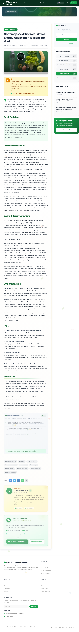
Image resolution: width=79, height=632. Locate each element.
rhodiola (22, 460)
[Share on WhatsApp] (22, 479)
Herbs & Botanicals (10, 29)
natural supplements (11, 460)
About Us (6, 583)
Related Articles (38, 541)
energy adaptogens (22, 468)
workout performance (11, 464)
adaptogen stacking (11, 471)
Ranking (24, 2)
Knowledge (32, 2)
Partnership (7, 591)
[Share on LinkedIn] (18, 479)
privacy (71, 43)
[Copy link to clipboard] (26, 479)
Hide (43, 415)
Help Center (44, 583)
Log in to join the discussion (18, 541)
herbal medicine (32, 460)
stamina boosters (36, 468)
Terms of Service (45, 591)
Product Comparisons (46, 573)
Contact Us (7, 588)
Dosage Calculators (46, 570)
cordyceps (34, 464)
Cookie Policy (72, 627)
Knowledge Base (45, 568)
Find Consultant (67, 130)
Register (73, 2)
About (39, 2)
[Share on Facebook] (10, 479)
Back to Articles (12, 11)
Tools (17, 2)
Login (67, 2)
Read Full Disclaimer (17, 91)
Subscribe (66, 39)
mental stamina (10, 468)
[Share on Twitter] (14, 479)
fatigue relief (24, 464)
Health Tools (44, 565)
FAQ (42, 585)
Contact (54, 2)
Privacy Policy (44, 588)
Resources (46, 2)
